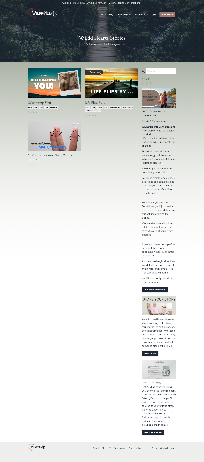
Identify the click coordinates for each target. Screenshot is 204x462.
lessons (99, 107)
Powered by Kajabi (169, 456)
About (103, 14)
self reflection (90, 110)
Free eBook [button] (167, 14)
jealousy (31, 159)
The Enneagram (123, 14)
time (98, 110)
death (87, 107)
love (46, 107)
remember (53, 107)
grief (36, 107)
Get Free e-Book (153, 432)
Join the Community (155, 289)
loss (41, 107)
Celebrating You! (39, 103)
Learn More (150, 353)
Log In (154, 14)
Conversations (141, 14)
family (30, 107)
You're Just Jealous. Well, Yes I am (51, 155)
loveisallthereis (115, 107)
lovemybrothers (127, 107)
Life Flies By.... (95, 103)
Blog (110, 14)
